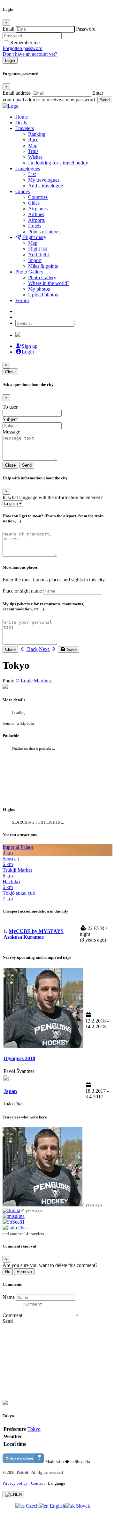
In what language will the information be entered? (53, 497)
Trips (33, 151)
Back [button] (32, 649)
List (32, 174)
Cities (34, 203)
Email (8, 29)
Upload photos (43, 294)
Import (35, 260)
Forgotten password (22, 48)
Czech (32, 1506)
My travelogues (43, 180)
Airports (36, 220)
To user (10, 407)
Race (33, 139)
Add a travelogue (45, 185)
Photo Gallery (42, 277)
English (57, 1506)
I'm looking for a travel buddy (58, 162)
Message (11, 431)
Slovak (82, 1506)
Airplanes (38, 208)
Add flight (38, 254)
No (7, 1271)
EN (19, 1494)
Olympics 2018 (19, 1058)
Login (10, 60)
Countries (38, 197)
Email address (17, 93)
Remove (24, 1271)
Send (105, 100)
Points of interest (45, 231)
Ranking (36, 134)
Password (86, 29)
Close (10, 371)
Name (9, 1297)
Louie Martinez (36, 680)
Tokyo (34, 1429)
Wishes (35, 157)
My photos (39, 289)
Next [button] (44, 649)
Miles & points (43, 266)
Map (32, 145)
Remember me (25, 42)
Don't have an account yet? (30, 54)
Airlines (36, 214)
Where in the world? (48, 283)
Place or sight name (22, 590)
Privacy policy (15, 1483)
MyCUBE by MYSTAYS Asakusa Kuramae (34, 934)
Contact (38, 1483)
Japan (10, 1091)
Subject (10, 419)
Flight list (37, 248)
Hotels (34, 226)
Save (71, 649)
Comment (12, 1315)
